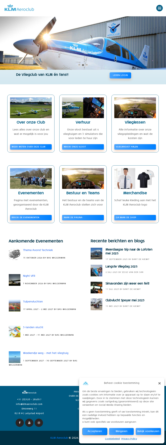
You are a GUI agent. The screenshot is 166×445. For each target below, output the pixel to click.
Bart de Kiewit (140, 259)
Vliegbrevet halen (127, 147)
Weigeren (121, 431)
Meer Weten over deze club (29, 147)
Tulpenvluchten (33, 301)
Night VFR (29, 276)
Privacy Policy (129, 439)
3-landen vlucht (33, 327)
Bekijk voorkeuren (148, 431)
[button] (159, 383)
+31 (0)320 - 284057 (29, 400)
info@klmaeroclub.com (29, 404)
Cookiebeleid (112, 439)
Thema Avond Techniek (38, 250)
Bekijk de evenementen (25, 218)
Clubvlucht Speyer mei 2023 (125, 300)
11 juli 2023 (112, 289)
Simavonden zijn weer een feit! (127, 283)
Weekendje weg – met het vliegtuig (45, 353)
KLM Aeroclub (59, 438)
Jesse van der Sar (132, 272)
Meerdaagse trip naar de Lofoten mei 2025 (129, 251)
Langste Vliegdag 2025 (121, 266)
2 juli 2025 (112, 272)
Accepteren (95, 431)
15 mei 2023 (112, 306)
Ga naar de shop (126, 218)
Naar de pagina (73, 218)
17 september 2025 (117, 259)
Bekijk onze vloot (75, 147)
